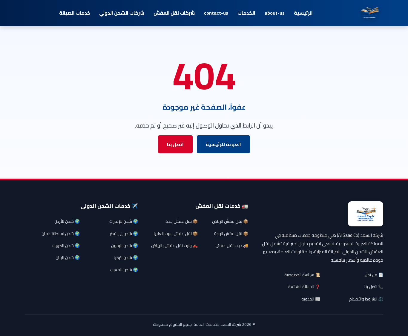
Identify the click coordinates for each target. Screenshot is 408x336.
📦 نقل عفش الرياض (230, 221)
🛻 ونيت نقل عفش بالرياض (174, 245)
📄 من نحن (374, 275)
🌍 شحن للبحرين (124, 245)
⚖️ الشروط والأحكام (366, 299)
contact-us (216, 12)
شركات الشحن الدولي (121, 12)
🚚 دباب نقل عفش (231, 245)
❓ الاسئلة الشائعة (304, 287)
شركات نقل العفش (174, 12)
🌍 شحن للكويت (66, 245)
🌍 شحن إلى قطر (124, 233)
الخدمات (246, 12)
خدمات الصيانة (74, 12)
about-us (275, 12)
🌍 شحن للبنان (68, 257)
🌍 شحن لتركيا (126, 257)
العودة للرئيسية (223, 144)
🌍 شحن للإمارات (123, 221)
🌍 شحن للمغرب (124, 270)
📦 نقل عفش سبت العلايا (176, 233)
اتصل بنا (175, 144)
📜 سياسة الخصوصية (302, 275)
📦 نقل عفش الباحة (231, 233)
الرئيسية (303, 12)
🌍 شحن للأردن (67, 221)
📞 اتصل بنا (373, 287)
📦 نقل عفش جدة (181, 221)
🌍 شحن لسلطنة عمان (61, 233)
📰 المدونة (310, 299)
